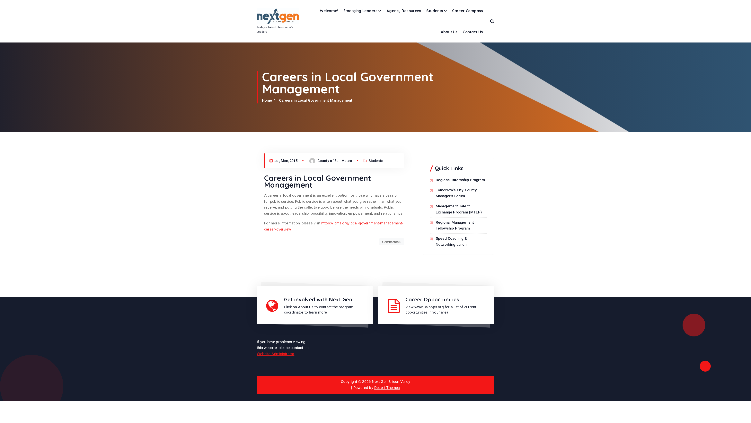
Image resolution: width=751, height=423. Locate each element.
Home (267, 100)
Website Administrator (275, 354)
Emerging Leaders (360, 10)
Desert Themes (387, 387)
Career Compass (467, 10)
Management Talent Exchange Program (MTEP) (459, 209)
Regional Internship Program (460, 180)
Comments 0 (391, 242)
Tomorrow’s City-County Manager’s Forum (456, 193)
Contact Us (473, 32)
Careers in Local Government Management (315, 100)
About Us (449, 32)
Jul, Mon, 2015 (286, 161)
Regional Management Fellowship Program (455, 225)
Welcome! (329, 10)
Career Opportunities (432, 299)
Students (434, 10)
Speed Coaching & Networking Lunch (451, 241)
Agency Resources (403, 10)
